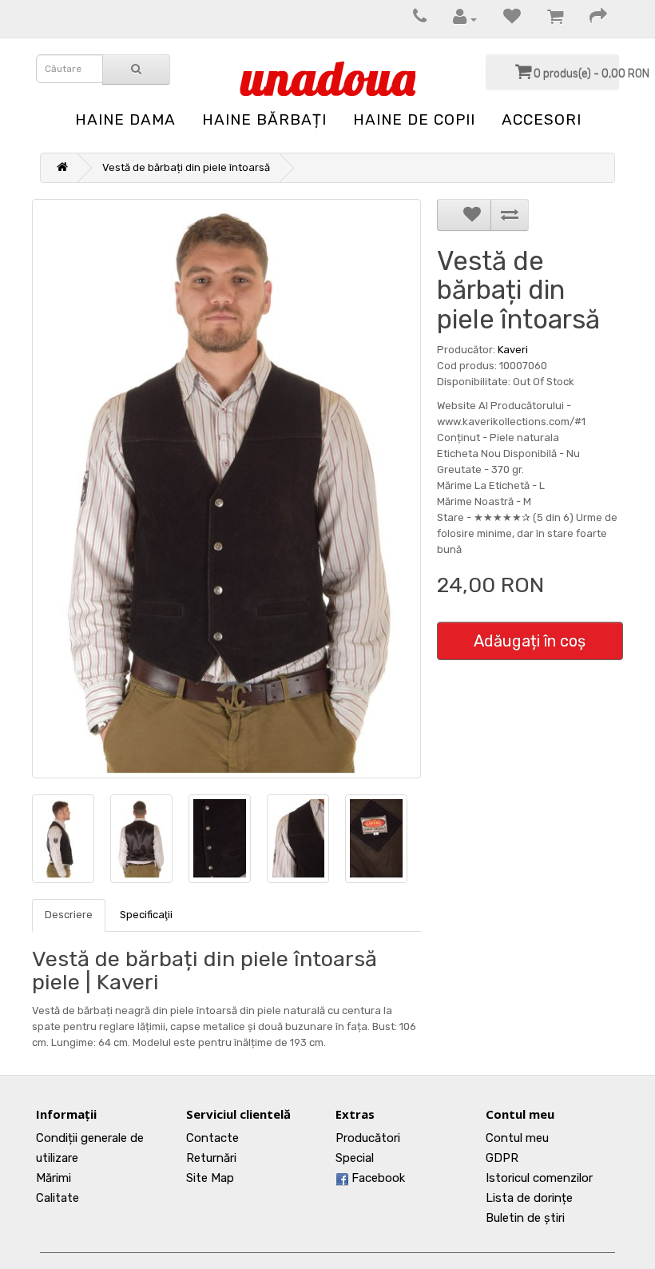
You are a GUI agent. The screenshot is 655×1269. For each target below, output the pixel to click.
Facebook (376, 1178)
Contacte (212, 1138)
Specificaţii (146, 915)
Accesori (542, 119)
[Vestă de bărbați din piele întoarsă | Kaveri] (226, 488)
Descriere (69, 915)
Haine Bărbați (264, 119)
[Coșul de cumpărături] (547, 19)
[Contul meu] (457, 19)
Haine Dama (125, 119)
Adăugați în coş (530, 640)
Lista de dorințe (529, 1198)
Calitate (57, 1198)
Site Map (210, 1178)
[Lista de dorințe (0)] (504, 19)
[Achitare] (590, 19)
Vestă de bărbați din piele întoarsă (186, 167)
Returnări (211, 1158)
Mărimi (53, 1178)
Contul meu (517, 1138)
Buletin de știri (525, 1218)
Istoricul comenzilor (539, 1178)
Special (354, 1158)
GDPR (502, 1158)
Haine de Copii (414, 119)
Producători (367, 1138)
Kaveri (513, 350)
